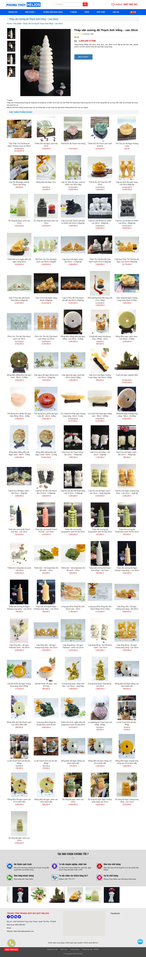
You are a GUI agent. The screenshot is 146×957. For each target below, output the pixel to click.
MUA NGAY (83, 57)
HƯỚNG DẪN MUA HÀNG (53, 12)
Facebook (115, 913)
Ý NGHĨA (73, 12)
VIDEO (86, 12)
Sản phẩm (29, 12)
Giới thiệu (101, 12)
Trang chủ (13, 12)
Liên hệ (116, 12)
